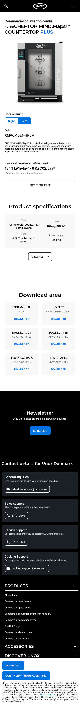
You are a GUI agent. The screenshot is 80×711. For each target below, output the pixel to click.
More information (48, 694)
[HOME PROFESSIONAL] (40, 6)
